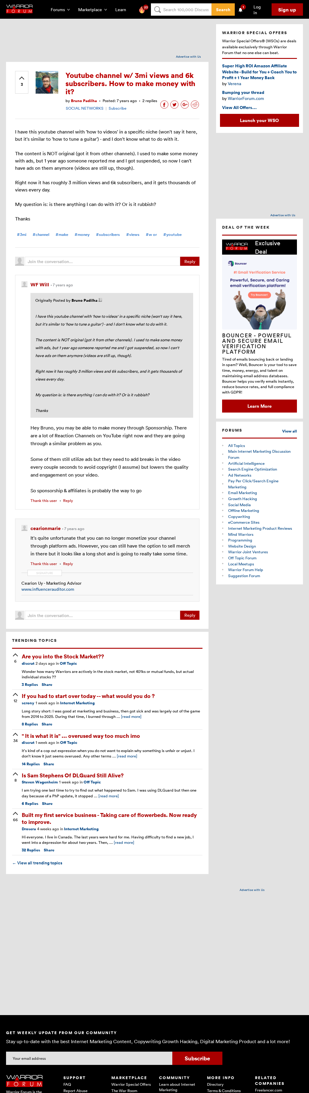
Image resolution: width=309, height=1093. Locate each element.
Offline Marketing (243, 510)
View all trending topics (37, 863)
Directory (215, 1084)
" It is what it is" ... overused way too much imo (81, 735)
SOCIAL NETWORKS (85, 108)
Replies (30, 684)
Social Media (239, 504)
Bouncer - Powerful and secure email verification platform (257, 343)
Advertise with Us (188, 56)
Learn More (259, 406)
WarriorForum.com (246, 98)
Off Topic (68, 663)
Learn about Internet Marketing (177, 1087)
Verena (234, 83)
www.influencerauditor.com (47, 589)
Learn (122, 9)
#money (82, 234)
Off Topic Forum (242, 558)
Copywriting (239, 516)
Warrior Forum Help (245, 569)
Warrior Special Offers (131, 1084)
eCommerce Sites (244, 522)
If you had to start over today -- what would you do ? (88, 695)
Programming (240, 540)
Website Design (242, 546)
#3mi (21, 234)
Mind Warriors (240, 534)
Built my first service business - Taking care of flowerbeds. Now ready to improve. (109, 818)
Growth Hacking (242, 498)
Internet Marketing (77, 703)
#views (132, 234)
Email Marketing (242, 492)
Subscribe (117, 108)
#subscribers (108, 234)
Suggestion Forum (244, 575)
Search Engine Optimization (252, 469)
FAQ (67, 1084)
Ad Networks (239, 475)
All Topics (236, 445)
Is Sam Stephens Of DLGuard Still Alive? (73, 775)
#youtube (172, 234)
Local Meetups (241, 564)
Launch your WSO (259, 120)
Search (223, 9)
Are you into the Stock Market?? (63, 656)
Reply (189, 261)
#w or (151, 234)
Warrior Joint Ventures (248, 552)
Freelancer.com (268, 1090)
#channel (41, 234)
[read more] (131, 716)
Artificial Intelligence (246, 463)
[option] (259, 325)
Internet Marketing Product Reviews (260, 528)
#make (62, 234)
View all (289, 431)
